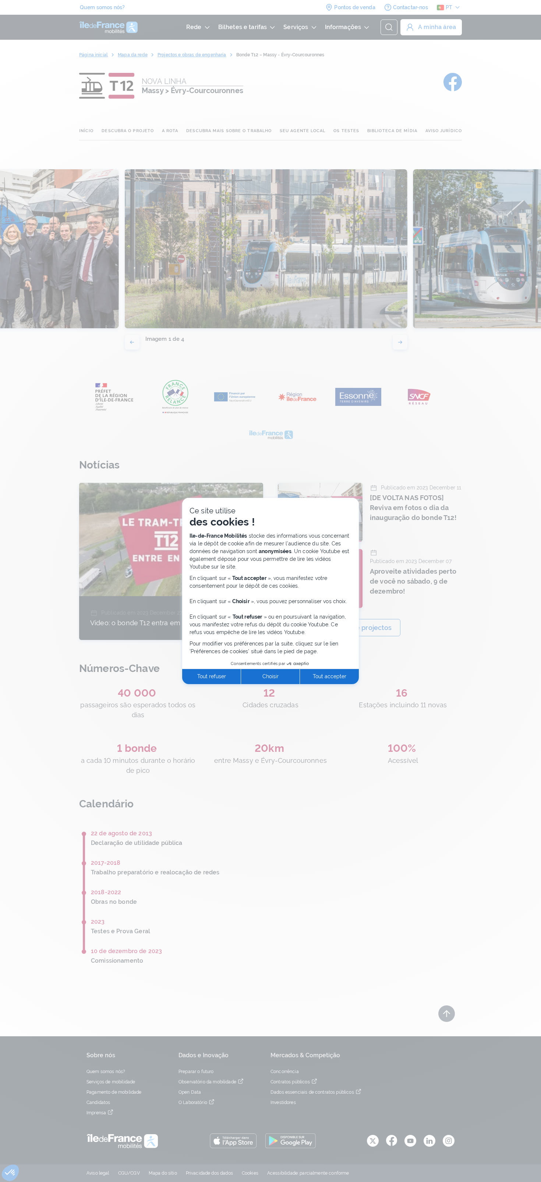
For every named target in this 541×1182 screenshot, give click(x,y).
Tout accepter (329, 676)
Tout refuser (211, 676)
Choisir (270, 676)
